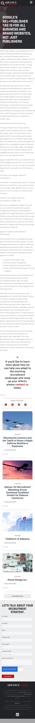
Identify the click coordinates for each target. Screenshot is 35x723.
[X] (12, 404)
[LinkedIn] (19, 404)
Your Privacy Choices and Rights (16, 696)
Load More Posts (17, 596)
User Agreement (22, 692)
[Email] (25, 404)
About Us (17, 703)
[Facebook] (5, 404)
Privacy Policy (28, 694)
